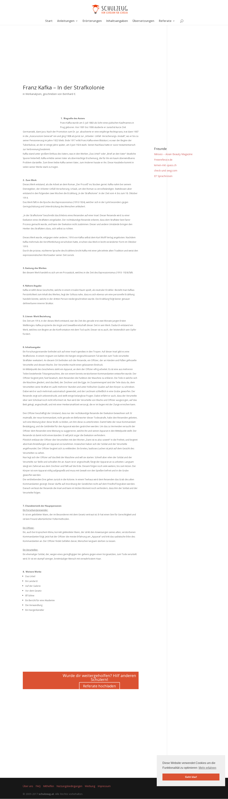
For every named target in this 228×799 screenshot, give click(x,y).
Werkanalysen (33, 94)
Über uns (28, 786)
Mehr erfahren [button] (207, 767)
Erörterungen (92, 21)
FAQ (38, 786)
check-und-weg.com (165, 170)
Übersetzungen (143, 21)
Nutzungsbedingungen (69, 786)
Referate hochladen (99, 686)
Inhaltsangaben (117, 21)
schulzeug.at (46, 794)
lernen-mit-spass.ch (165, 165)
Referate (165, 21)
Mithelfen (48, 786)
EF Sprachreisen (163, 176)
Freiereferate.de (163, 159)
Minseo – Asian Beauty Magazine (173, 154)
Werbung (90, 786)
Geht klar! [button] (191, 776)
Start (49, 21)
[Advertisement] (81, 60)
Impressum (104, 786)
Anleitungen (65, 21)
